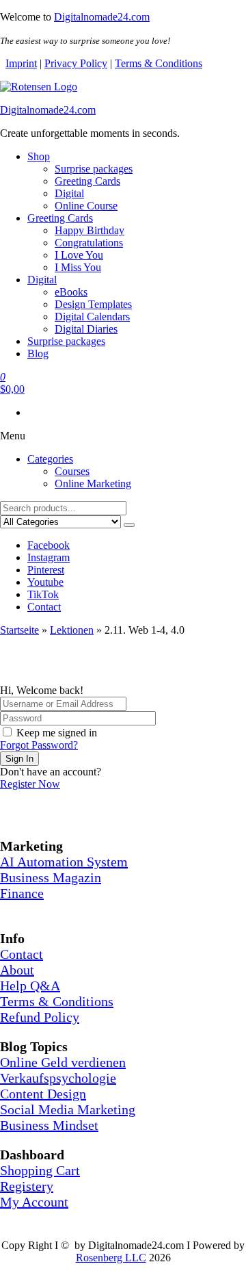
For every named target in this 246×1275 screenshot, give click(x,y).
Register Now (30, 784)
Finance (22, 893)
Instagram (48, 557)
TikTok (43, 594)
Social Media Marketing (67, 1109)
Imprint (21, 63)
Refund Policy (39, 1017)
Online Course (86, 205)
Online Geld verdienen (63, 1062)
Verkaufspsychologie (58, 1077)
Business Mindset (49, 1125)
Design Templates (93, 304)
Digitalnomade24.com (102, 17)
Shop (38, 156)
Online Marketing (93, 483)
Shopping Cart (40, 1170)
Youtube (45, 582)
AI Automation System (64, 861)
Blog (38, 353)
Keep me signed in (56, 732)
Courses (72, 471)
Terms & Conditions (158, 63)
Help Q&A (30, 985)
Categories (50, 459)
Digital (69, 193)
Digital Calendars (92, 316)
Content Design (43, 1093)
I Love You (79, 255)
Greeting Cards (87, 181)
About (17, 969)
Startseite (19, 630)
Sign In (19, 759)
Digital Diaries (86, 329)
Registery (26, 1186)
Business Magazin (50, 877)
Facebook (48, 545)
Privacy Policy (75, 63)
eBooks (71, 292)
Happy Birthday (89, 230)
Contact (44, 607)
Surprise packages (94, 169)
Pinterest (45, 570)
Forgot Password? (39, 745)
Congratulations (89, 242)
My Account (34, 1201)
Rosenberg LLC (111, 1257)
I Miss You (78, 267)
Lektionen (72, 630)
